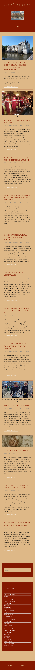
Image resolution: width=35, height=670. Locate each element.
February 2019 (9, 643)
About (11, 666)
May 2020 (7, 623)
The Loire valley (14, 72)
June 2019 (7, 636)
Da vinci (7, 453)
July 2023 (7, 605)
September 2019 (9, 630)
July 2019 (7, 634)
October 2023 (8, 600)
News (7, 72)
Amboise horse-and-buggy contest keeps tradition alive (16, 310)
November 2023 (9, 598)
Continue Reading (10, 86)
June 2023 (7, 607)
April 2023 (7, 609)
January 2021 (8, 614)
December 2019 (9, 627)
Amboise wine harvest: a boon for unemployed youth (15, 237)
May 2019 (7, 638)
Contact (22, 666)
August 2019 (8, 632)
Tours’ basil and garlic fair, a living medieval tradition (15, 346)
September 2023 (9, 601)
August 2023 (8, 603)
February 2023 (9, 610)
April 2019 (7, 639)
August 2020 (8, 621)
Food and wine (9, 125)
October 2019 (8, 629)
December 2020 (9, 616)
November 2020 (9, 618)
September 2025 (9, 594)
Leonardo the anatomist (16, 450)
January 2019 (8, 645)
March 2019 (8, 641)
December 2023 (9, 596)
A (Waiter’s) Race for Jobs (16, 405)
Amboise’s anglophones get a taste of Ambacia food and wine (17, 197)
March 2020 (8, 625)
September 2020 (9, 619)
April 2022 (7, 612)
